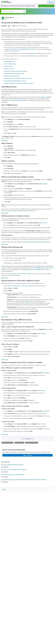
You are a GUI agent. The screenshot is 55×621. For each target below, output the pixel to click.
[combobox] (13, 11)
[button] (2, 2)
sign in (28, 438)
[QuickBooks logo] (7, 2)
